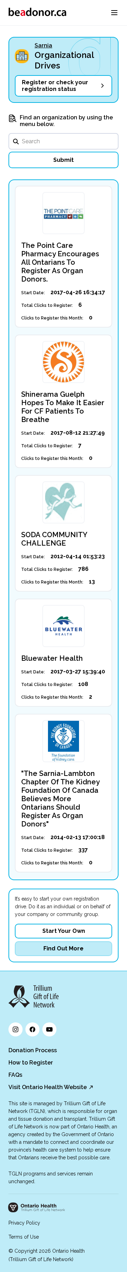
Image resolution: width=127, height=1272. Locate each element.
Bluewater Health (52, 658)
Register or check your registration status (55, 85)
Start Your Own (63, 931)
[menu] (114, 12)
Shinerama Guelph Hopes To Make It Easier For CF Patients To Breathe (62, 407)
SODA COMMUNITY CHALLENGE (54, 538)
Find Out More (63, 948)
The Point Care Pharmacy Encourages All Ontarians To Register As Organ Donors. (60, 262)
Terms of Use (23, 1237)
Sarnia (43, 45)
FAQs (15, 1075)
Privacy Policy (24, 1223)
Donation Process (32, 1050)
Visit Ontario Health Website (47, 1087)
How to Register (30, 1062)
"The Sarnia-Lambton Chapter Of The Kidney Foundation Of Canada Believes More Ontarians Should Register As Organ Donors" (60, 798)
